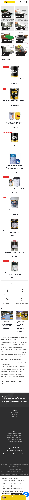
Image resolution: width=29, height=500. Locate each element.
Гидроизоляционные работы (14, 435)
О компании (14, 412)
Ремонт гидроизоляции (14, 433)
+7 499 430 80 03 (15, 447)
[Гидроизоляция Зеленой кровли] (7, 12)
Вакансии (14, 416)
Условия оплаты (14, 424)
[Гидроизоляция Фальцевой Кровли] (7, 38)
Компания (14, 410)
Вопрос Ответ (14, 428)
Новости (14, 414)
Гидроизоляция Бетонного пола (14, 437)
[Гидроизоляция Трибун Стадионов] (21, 50)
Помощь (14, 422)
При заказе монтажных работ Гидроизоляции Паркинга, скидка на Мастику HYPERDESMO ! (21, 327)
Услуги (14, 431)
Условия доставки (14, 426)
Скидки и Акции (7, 294)
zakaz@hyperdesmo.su (16, 450)
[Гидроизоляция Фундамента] (7, 50)
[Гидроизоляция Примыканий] (21, 38)
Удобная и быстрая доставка (22, 303)
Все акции (11, 309)
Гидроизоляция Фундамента (14, 441)
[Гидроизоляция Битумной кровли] (21, 25)
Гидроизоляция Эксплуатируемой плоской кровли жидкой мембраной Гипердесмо (7, 326)
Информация (14, 419)
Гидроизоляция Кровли (14, 439)
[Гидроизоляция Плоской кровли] (21, 12)
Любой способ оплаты (7, 303)
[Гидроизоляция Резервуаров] (7, 25)
